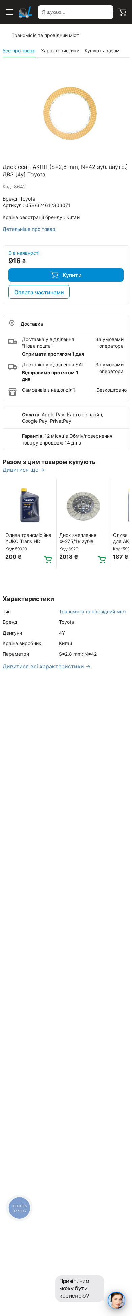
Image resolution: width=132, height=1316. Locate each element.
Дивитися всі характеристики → (47, 666)
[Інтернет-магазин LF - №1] (25, 12)
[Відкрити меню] (9, 12)
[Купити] (48, 559)
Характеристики (60, 50)
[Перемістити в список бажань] (48, 487)
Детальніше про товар (29, 229)
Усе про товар (19, 50)
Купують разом (102, 50)
